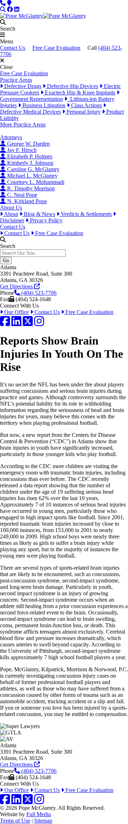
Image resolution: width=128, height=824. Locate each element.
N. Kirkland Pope (26, 201)
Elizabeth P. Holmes (29, 156)
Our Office (16, 312)
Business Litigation (43, 105)
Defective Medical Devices (30, 112)
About (10, 214)
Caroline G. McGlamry (32, 169)
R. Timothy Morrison (30, 188)
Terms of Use (15, 821)
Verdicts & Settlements (85, 214)
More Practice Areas (23, 124)
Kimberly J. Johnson (29, 163)
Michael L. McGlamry (32, 176)
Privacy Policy (45, 220)
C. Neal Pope (21, 195)
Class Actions (86, 105)
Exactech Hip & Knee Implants (79, 93)
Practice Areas (16, 80)
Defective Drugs (22, 86)
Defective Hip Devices (72, 86)
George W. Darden (28, 144)
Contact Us (12, 48)
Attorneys (11, 137)
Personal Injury (83, 112)
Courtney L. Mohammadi (35, 182)
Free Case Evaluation (56, 48)
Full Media (38, 814)
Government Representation (31, 99)
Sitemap (43, 821)
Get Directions (17, 286)
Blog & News (38, 214)
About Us (11, 208)
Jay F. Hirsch (21, 150)
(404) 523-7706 (38, 293)
